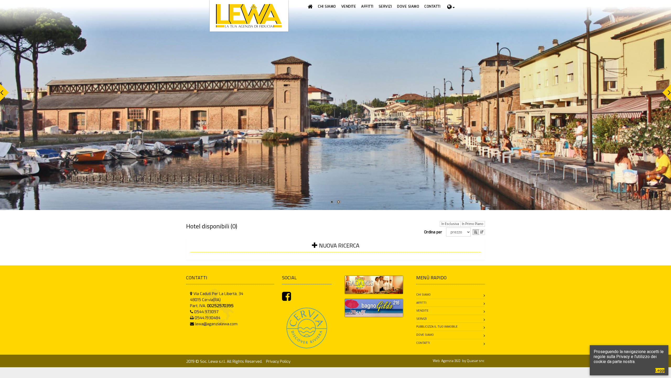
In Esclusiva (450, 224)
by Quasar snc (473, 361)
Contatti (423, 343)
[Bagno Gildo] (374, 307)
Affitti (421, 303)
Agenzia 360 (451, 361)
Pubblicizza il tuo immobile (437, 327)
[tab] (335, 248)
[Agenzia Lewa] (374, 284)
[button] (348, 6)
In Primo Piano (472, 224)
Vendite (422, 311)
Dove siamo (425, 335)
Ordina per (434, 232)
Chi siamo (423, 295)
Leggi (659, 370)
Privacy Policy (278, 361)
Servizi (421, 319)
